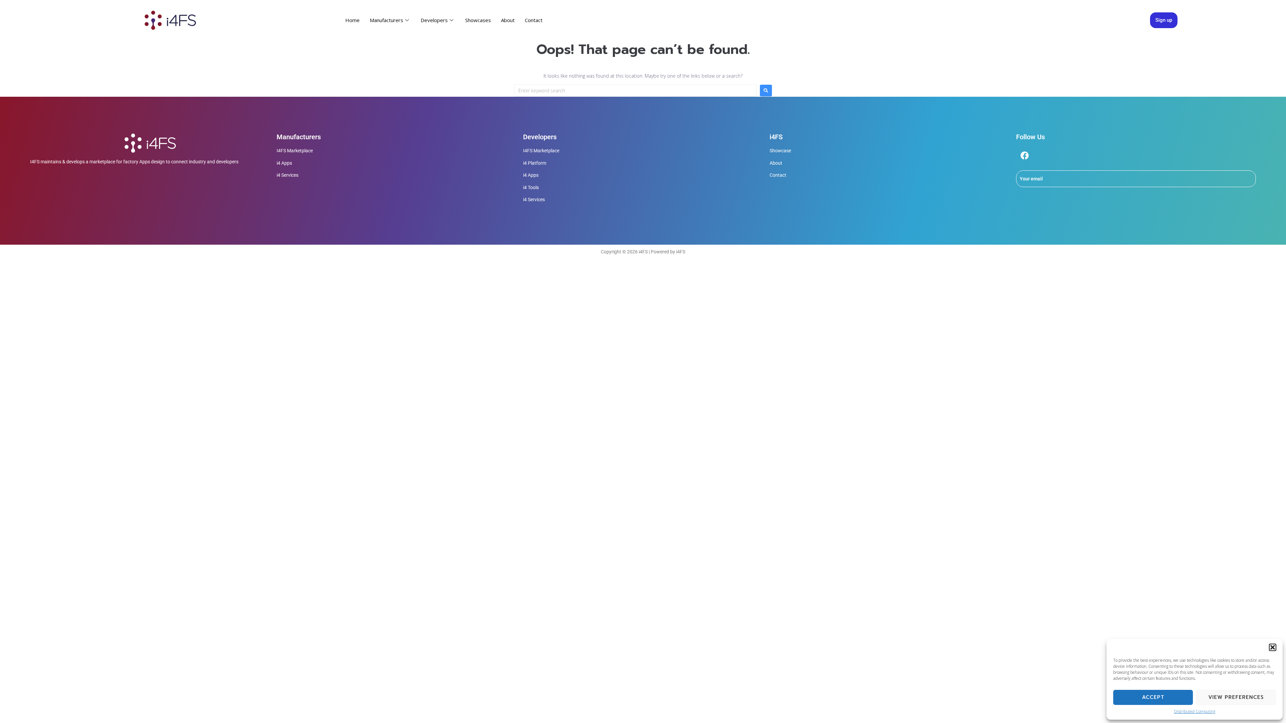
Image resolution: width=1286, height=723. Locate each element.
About (508, 20)
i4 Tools (531, 187)
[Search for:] (635, 90)
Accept (1153, 697)
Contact (534, 20)
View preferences (1236, 697)
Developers (434, 20)
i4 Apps (284, 163)
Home (352, 20)
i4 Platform (534, 163)
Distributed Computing (1194, 711)
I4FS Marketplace (295, 150)
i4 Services (287, 175)
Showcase (780, 150)
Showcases (478, 20)
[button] (1272, 647)
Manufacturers (386, 20)
